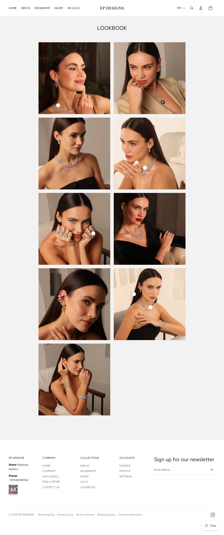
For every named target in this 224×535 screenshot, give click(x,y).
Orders (124, 466)
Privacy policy (65, 514)
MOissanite (88, 471)
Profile (124, 471)
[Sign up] (211, 470)
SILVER (84, 476)
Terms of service (85, 514)
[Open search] (191, 8)
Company (49, 471)
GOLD (84, 482)
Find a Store (51, 482)
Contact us (50, 487)
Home (46, 466)
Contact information (130, 514)
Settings (125, 476)
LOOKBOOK (87, 487)
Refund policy (46, 514)
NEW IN (84, 466)
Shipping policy (106, 514)
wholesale (50, 476)
